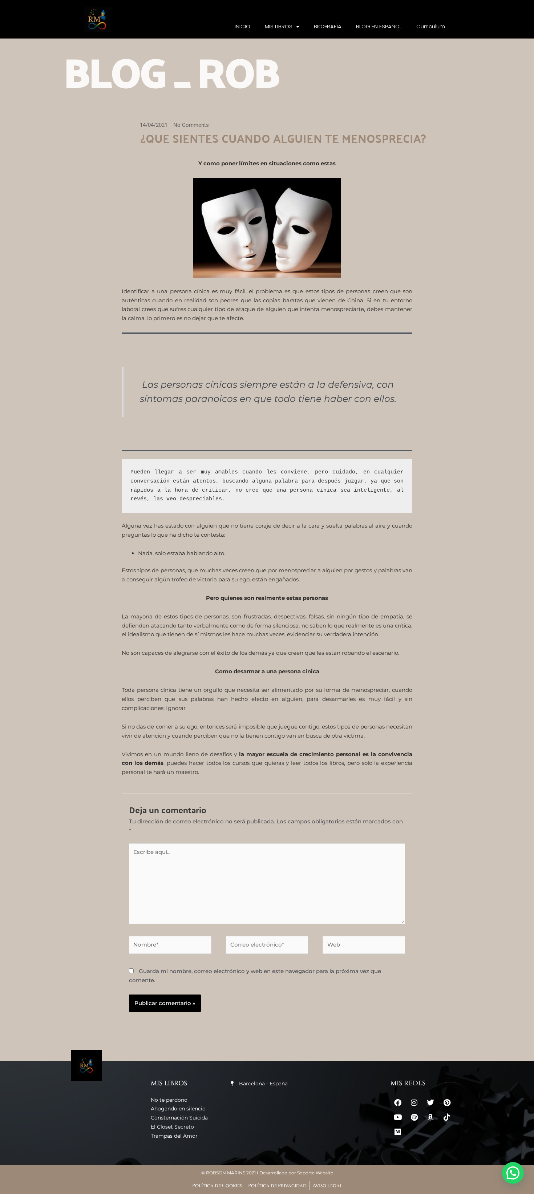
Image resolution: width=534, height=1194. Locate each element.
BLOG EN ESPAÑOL (379, 26)
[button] (513, 1173)
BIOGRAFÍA (327, 26)
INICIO (242, 26)
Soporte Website (315, 1172)
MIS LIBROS (278, 26)
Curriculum (430, 26)
